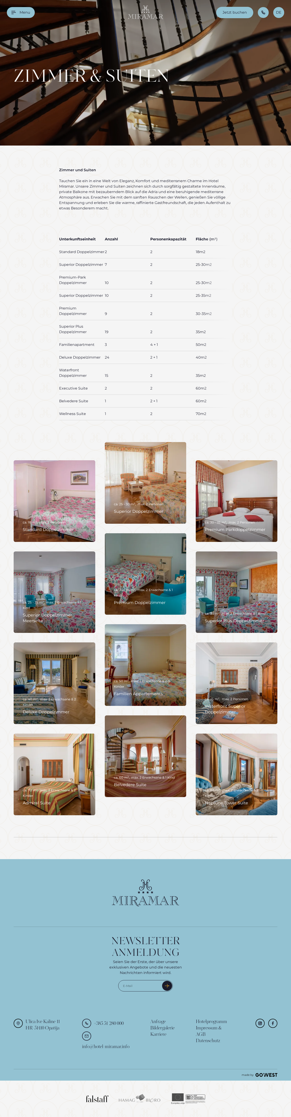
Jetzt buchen (235, 12)
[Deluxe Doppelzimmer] (54, 683)
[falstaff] (97, 1099)
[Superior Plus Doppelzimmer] (236, 592)
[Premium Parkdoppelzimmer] (236, 501)
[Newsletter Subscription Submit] (167, 986)
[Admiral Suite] (54, 774)
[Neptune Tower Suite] (236, 774)
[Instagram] (260, 1023)
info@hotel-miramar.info (105, 1047)
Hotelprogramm (211, 1022)
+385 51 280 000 (109, 1023)
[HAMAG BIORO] (139, 1099)
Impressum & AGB (209, 1031)
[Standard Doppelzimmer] (54, 501)
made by (248, 1075)
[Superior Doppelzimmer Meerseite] (54, 592)
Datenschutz (208, 1041)
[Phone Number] (263, 12)
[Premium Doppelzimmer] (145, 574)
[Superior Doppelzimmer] (145, 483)
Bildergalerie (162, 1028)
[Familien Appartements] (145, 665)
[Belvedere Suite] (145, 756)
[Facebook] (272, 1023)
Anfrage (158, 1022)
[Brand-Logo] (145, 12)
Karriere (158, 1034)
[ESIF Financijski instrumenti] (188, 1099)
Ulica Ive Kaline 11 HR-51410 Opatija (42, 1025)
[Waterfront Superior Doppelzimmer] (236, 683)
